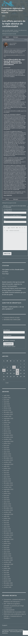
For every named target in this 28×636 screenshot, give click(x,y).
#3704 (25, 39)
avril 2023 (7, 474)
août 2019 (6, 566)
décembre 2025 (8, 412)
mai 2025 (6, 424)
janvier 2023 (7, 481)
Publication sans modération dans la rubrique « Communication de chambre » (15, 616)
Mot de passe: (7, 335)
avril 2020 (7, 549)
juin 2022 (6, 495)
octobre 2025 (7, 416)
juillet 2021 (7, 518)
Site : (5, 220)
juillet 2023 (7, 468)
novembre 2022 (8, 485)
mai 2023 (6, 472)
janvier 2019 (7, 581)
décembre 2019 (8, 558)
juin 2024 (6, 445)
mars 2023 (7, 477)
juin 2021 (6, 520)
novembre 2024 (8, 437)
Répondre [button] (12, 39)
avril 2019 (6, 574)
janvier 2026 (7, 410)
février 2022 (7, 504)
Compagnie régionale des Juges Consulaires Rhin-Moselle (13, 10)
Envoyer (7, 253)
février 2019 (7, 579)
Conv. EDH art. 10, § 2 (15, 121)
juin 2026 (6, 399)
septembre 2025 (8, 418)
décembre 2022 (8, 483)
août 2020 (7, 541)
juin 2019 (6, 570)
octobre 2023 (7, 462)
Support (4, 625)
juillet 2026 (7, 397)
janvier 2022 (7, 506)
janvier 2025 (7, 433)
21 (17, 373)
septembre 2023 (8, 464)
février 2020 (7, 554)
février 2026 (7, 408)
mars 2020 (7, 552)
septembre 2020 (8, 539)
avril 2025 (7, 427)
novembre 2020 (8, 535)
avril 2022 (7, 499)
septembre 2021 (8, 514)
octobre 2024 (7, 439)
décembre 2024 (8, 435)
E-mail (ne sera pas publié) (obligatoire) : (13, 215)
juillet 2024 (7, 443)
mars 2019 (7, 577)
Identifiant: (6, 330)
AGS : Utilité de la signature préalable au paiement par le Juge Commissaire (14, 606)
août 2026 (6, 395)
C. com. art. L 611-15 (21, 87)
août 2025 (6, 420)
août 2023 (6, 466)
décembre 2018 (8, 583)
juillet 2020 (7, 543)
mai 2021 (6, 522)
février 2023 (7, 479)
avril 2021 (6, 524)
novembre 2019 (8, 560)
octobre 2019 (7, 562)
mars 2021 (7, 527)
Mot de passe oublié (9, 346)
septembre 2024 (8, 441)
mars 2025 (7, 429)
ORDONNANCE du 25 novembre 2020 (14, 612)
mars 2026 (7, 406)
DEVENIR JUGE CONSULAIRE (12, 319)
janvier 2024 (7, 456)
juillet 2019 (7, 568)
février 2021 (7, 529)
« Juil (6, 383)
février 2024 (7, 454)
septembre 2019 (8, 564)
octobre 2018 (7, 587)
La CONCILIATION (9, 610)
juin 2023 (6, 470)
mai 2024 (6, 447)
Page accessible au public (7, 30)
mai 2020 (6, 547)
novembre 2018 (8, 585)
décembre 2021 (8, 508)
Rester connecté (10, 340)
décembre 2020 (8, 533)
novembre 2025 (8, 414)
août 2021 (6, 516)
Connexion (8, 344)
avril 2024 (7, 449)
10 (4, 370)
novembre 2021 (8, 510)
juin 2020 (6, 545)
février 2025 (7, 431)
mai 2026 (6, 402)
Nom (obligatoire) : (8, 211)
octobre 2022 (7, 487)
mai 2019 (6, 572)
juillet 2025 (7, 422)
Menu (3, 16)
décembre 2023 (8, 458)
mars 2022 (7, 502)
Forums (16, 30)
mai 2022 (6, 497)
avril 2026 (7, 404)
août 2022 (6, 491)
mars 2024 (7, 452)
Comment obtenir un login (12, 317)
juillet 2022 (7, 493)
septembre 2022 (8, 489)
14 (17, 370)
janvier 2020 (7, 556)
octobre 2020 (7, 537)
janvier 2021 (7, 531)
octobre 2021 (7, 512)
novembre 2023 (8, 460)
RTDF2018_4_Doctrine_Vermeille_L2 (11, 55)
